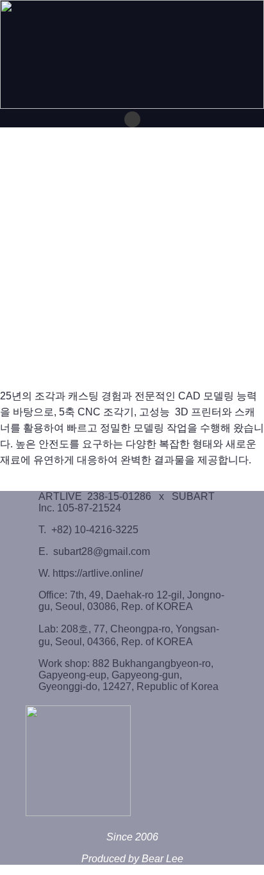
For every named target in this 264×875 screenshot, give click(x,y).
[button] (132, 119)
